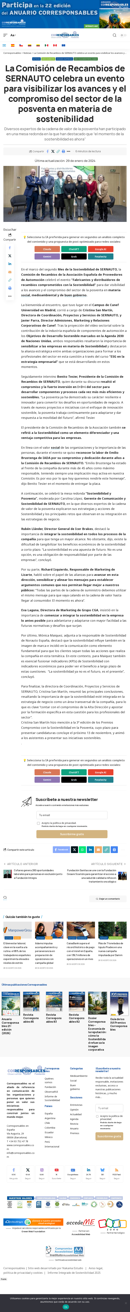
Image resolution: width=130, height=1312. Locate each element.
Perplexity (100, 256)
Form (3, 1279)
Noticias (36, 59)
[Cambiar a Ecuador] (38, 45)
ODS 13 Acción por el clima (85, 59)
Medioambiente (48, 59)
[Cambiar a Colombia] (29, 45)
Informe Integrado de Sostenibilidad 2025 (74, 1273)
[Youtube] (56, 1174)
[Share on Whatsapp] (82, 849)
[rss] (116, 1174)
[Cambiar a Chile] (21, 45)
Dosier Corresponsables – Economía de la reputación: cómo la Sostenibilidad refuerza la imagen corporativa (97, 1033)
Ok (65, 1307)
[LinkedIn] (88, 1174)
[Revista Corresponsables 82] (77, 1001)
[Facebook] (13, 1174)
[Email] (10, 272)
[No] (125, 1303)
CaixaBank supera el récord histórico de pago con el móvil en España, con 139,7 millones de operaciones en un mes (80, 951)
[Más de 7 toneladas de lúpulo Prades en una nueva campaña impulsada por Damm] (112, 930)
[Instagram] (41, 1174)
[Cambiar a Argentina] (4, 45)
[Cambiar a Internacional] (63, 45)
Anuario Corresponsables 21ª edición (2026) (10, 1026)
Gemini (47, 256)
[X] (27, 1174)
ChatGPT (74, 249)
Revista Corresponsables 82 (76, 1018)
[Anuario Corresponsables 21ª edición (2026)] (11, 1003)
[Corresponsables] (65, 34)
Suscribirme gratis (72, 834)
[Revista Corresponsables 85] (31, 1001)
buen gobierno (75, 295)
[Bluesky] (102, 1174)
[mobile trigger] (6, 35)
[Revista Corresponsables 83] (54, 1001)
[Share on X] (52, 151)
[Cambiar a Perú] (55, 45)
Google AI (100, 249)
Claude (47, 249)
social (25, 295)
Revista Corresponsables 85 (31, 1018)
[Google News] (73, 1174)
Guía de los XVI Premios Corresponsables (118, 1024)
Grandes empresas (64, 59)
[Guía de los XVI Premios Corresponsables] (119, 1003)
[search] (114, 35)
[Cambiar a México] (46, 45)
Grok (74, 256)
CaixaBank (82, 938)
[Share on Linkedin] (10, 264)
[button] (58, 151)
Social (17, 938)
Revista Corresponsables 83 (54, 1018)
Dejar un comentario (109, 898)
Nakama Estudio (72, 1268)
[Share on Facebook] (47, 151)
